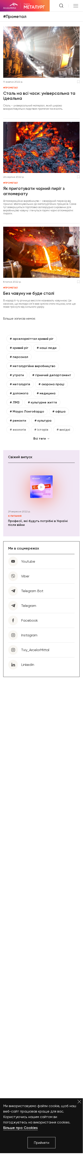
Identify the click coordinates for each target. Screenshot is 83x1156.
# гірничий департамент (51, 375)
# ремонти (18, 420)
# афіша (59, 411)
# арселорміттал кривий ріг (31, 339)
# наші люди (46, 348)
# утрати (17, 375)
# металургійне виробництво (32, 366)
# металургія (20, 384)
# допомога (19, 393)
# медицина (46, 393)
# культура (43, 420)
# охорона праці (51, 384)
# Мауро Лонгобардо (27, 411)
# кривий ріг (19, 348)
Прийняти (41, 1142)
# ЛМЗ (14, 402)
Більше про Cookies (20, 1127)
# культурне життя (42, 402)
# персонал (19, 357)
